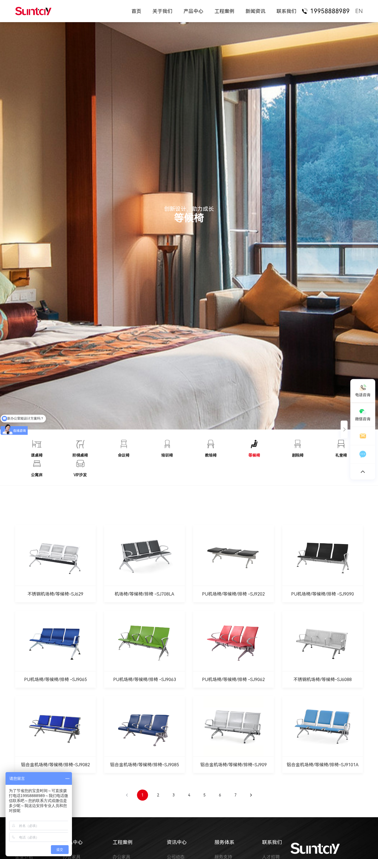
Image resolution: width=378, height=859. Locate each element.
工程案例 (224, 11)
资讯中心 (177, 842)
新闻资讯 (255, 11)
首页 (136, 11)
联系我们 (286, 11)
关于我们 (162, 11)
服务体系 (224, 842)
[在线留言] (362, 454)
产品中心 (193, 11)
